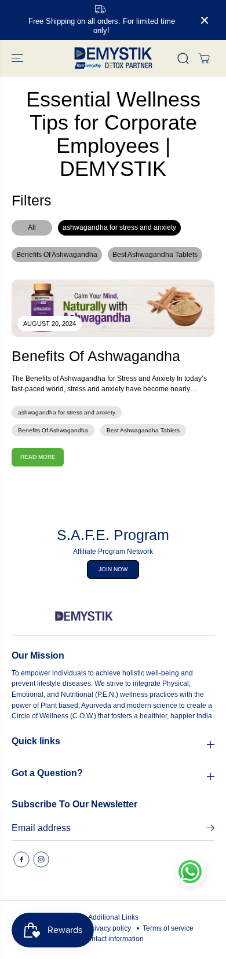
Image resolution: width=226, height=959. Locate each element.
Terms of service (168, 928)
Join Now (113, 569)
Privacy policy (109, 928)
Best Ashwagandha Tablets (155, 255)
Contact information (113, 939)
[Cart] (204, 58)
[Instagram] (41, 859)
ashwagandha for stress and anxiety (119, 227)
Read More (38, 457)
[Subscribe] (210, 830)
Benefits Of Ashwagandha (56, 255)
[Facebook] (21, 859)
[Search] (183, 58)
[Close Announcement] (204, 20)
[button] (18, 58)
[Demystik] (113, 58)
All (32, 227)
